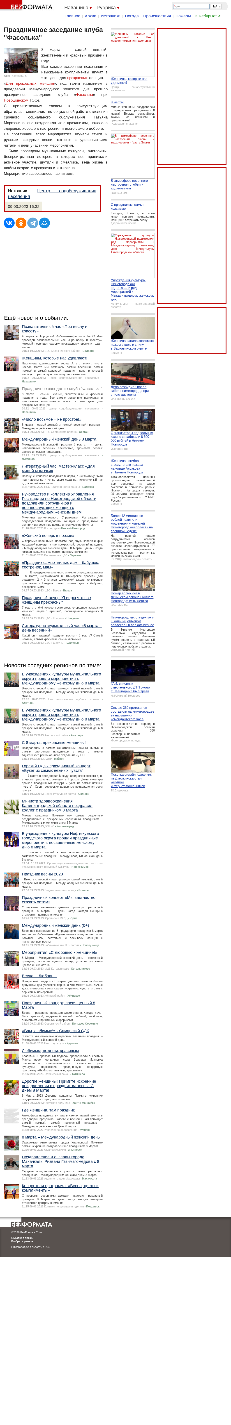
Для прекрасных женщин (30, 83)
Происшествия (157, 16)
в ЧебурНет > (208, 16)
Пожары (183, 16)
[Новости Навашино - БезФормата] (27, 5)
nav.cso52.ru (20, 75)
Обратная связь (21, 1238)
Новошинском (16, 100)
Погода (132, 16)
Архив (90, 16)
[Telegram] (32, 223)
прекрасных (77, 78)
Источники (110, 16)
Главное (72, 16)
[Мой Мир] (44, 223)
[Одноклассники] (21, 223)
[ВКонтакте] (9, 223)
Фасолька (84, 95)
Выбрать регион (22, 1241)
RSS (47, 1247)
